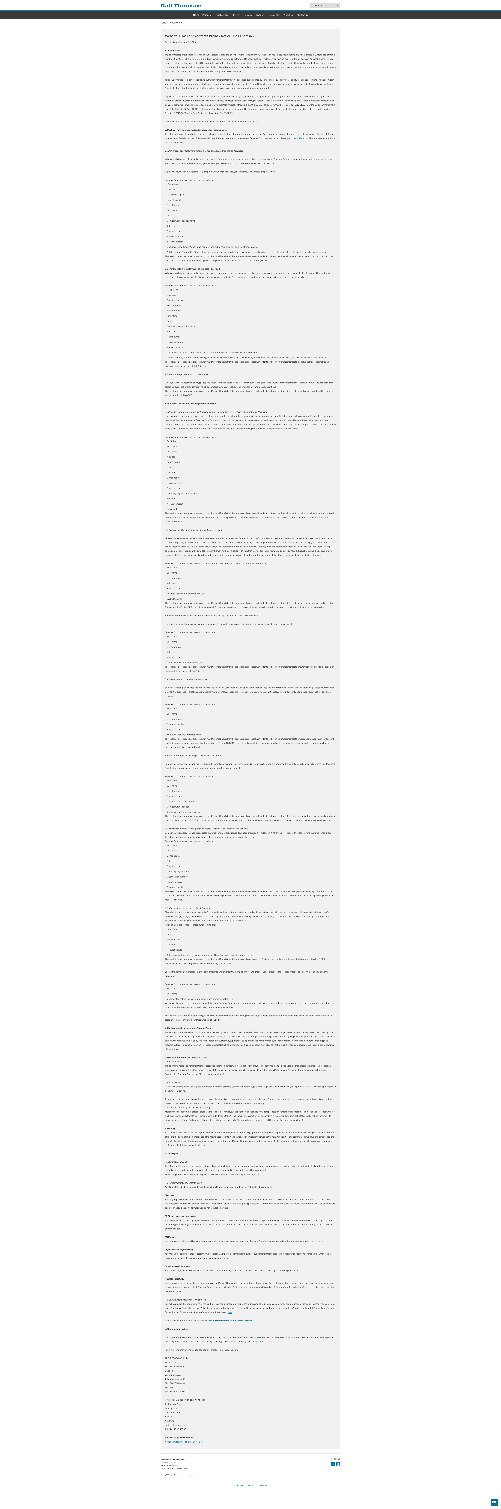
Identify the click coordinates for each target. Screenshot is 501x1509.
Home (163, 23)
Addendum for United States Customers (184, 1442)
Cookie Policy (238, 1485)
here (230, 1312)
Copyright (263, 1485)
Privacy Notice (251, 1485)
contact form (257, 1341)
